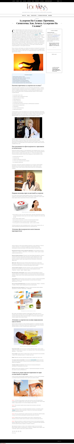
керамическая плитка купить (50, 32)
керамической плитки (55, 35)
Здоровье (37, 18)
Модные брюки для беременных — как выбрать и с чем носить (54, 60)
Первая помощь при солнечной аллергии (19, 79)
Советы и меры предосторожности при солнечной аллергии (22, 82)
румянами (13, 410)
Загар (40, 33)
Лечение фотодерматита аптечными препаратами (20, 80)
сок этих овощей (33, 359)
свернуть (30, 74)
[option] (54, 44)
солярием (36, 34)
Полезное (14, 3)
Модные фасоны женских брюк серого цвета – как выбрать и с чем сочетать (54, 44)
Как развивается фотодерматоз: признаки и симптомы (21, 77)
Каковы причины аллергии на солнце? (18, 76)
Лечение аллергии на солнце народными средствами (21, 81)
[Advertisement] (28, 239)
